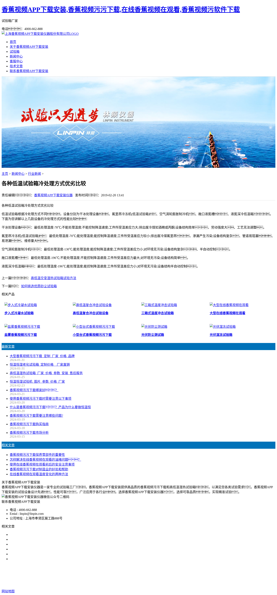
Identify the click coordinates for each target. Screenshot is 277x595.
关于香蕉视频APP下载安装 (29, 46)
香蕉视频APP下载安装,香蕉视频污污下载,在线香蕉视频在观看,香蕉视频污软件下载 (121, 9)
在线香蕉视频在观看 (140, 575)
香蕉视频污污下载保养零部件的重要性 (37, 454)
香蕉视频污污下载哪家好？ (34, 534)
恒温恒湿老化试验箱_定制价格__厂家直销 (40, 364)
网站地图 (164, 583)
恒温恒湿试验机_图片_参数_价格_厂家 (37, 381)
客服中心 (16, 61)
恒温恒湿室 (185, 575)
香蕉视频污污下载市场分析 (29, 432)
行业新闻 (34, 173)
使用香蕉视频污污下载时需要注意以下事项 (40, 398)
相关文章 (8, 445)
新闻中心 (16, 56)
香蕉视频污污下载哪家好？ (34, 390)
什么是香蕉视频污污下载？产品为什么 (42, 539)
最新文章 (8, 346)
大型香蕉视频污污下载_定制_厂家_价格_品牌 (42, 356)
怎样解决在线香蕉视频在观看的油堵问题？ (45, 459)
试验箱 (14, 51)
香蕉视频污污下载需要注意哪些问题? (36, 415)
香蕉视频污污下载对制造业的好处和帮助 (39, 469)
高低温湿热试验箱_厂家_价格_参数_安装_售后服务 (46, 373)
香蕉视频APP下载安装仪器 (53, 195)
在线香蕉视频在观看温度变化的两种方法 (39, 474)
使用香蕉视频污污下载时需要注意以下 (37, 544)
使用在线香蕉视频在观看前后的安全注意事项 (42, 464)
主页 (5, 173)
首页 (13, 42)
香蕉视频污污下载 (110, 575)
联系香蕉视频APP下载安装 (29, 71)
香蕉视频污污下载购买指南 (29, 424)
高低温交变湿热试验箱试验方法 (53, 278)
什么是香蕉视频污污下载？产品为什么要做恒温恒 (50, 407)
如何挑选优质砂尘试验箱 (39, 286)
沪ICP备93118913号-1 (213, 583)
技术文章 (16, 66)
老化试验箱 (166, 575)
